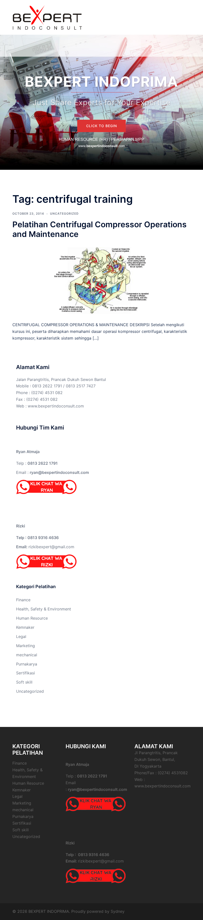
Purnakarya (26, 663)
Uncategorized (64, 213)
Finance (23, 599)
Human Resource (32, 618)
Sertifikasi (25, 672)
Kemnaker (25, 627)
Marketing (25, 645)
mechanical (26, 654)
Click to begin (101, 126)
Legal (21, 636)
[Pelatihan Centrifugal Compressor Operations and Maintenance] (101, 279)
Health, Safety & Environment (43, 608)
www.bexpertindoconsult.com (56, 405)
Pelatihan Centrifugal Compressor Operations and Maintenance (99, 229)
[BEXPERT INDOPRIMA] (47, 16)
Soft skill (24, 682)
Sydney (118, 911)
